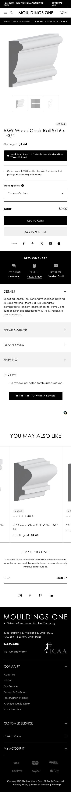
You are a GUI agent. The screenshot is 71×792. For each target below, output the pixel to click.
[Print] (59, 243)
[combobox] (35, 193)
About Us (9, 674)
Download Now (57, 4)
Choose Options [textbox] (18, 193)
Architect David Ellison (17, 703)
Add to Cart (35, 220)
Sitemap (56, 784)
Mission (8, 680)
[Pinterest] (32, 243)
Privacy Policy (20, 784)
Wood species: (12, 185)
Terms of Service (40, 784)
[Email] (50, 243)
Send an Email (56, 276)
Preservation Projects (16, 697)
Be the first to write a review (35, 395)
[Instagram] (20, 595)
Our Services (11, 686)
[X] (42, 243)
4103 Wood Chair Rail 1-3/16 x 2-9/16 (35, 527)
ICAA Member (12, 709)
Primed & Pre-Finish (15, 692)
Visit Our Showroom (15, 651)
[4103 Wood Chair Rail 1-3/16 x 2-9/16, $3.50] (35, 479)
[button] (35, 393)
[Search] (11, 12)
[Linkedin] (51, 595)
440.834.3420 (34, 276)
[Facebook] (23, 243)
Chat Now (14, 276)
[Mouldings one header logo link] (36, 12)
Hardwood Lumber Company (37, 623)
